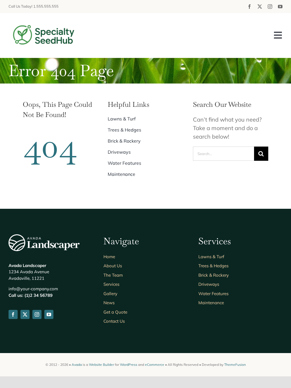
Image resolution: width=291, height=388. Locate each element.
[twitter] (259, 6)
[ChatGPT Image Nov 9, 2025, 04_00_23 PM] (44, 24)
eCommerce (154, 364)
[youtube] (280, 6)
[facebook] (249, 6)
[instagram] (270, 6)
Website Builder (101, 364)
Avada (77, 364)
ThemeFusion (235, 364)
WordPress (128, 364)
